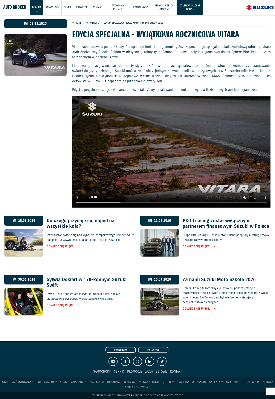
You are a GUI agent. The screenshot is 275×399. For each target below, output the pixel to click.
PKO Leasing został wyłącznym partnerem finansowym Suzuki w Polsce (226, 223)
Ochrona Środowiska (17, 382)
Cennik (68, 7)
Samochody (52, 7)
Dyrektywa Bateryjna (224, 382)
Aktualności (140, 7)
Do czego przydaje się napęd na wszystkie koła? (81, 223)
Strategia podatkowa (258, 382)
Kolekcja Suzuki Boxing (189, 7)
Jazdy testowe (156, 371)
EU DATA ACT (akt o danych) (187, 382)
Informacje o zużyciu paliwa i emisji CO (135, 382)
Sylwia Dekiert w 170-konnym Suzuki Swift (87, 282)
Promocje (82, 7)
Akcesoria (97, 382)
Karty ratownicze (137, 387)
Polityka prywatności (52, 382)
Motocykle (153, 350)
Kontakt (97, 7)
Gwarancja (78, 382)
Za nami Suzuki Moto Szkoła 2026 (219, 279)
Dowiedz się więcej (60, 246)
